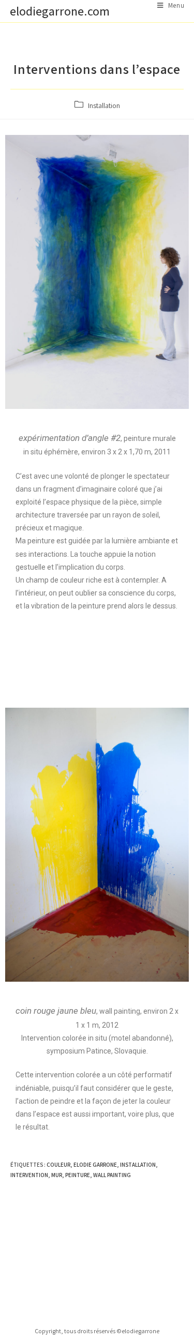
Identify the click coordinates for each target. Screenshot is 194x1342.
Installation (104, 105)
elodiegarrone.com (60, 11)
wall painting (112, 1175)
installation (138, 1164)
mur (56, 1175)
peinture (77, 1175)
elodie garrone (95, 1164)
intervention (29, 1175)
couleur (58, 1164)
